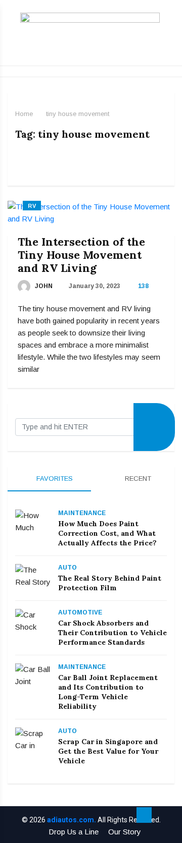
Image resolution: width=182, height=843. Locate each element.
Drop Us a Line (74, 831)
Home (24, 114)
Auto (67, 567)
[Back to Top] (144, 815)
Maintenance (82, 513)
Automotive (80, 612)
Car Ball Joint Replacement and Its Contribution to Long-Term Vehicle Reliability (108, 692)
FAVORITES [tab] (53, 478)
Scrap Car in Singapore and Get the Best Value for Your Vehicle (108, 751)
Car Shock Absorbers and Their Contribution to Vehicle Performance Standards (112, 633)
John (43, 286)
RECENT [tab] (137, 478)
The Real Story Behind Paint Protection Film (109, 583)
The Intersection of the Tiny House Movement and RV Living (81, 255)
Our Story (124, 831)
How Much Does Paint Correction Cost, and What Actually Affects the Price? (107, 533)
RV (32, 206)
